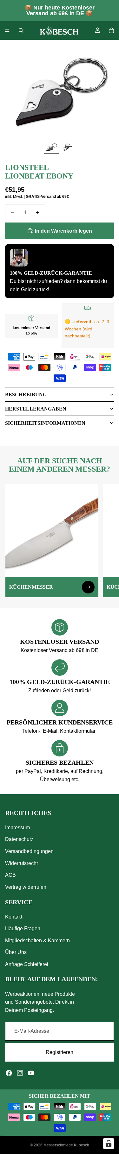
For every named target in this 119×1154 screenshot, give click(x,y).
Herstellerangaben (35, 408)
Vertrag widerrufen (25, 887)
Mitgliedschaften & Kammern (37, 940)
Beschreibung (26, 394)
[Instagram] (20, 1073)
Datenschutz (19, 839)
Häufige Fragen (22, 928)
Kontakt (13, 916)
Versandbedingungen (29, 851)
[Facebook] (9, 1073)
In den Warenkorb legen (63, 231)
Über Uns (16, 952)
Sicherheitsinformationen (45, 423)
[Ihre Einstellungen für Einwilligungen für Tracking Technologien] (108, 1143)
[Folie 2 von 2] (68, 147)
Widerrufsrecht (21, 863)
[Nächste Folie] (107, 541)
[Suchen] (21, 30)
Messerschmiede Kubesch (66, 1145)
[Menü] (7, 30)
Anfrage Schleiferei (26, 964)
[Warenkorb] (111, 30)
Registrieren (59, 1052)
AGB (10, 875)
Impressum (17, 827)
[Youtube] (31, 1073)
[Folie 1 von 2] (51, 147)
